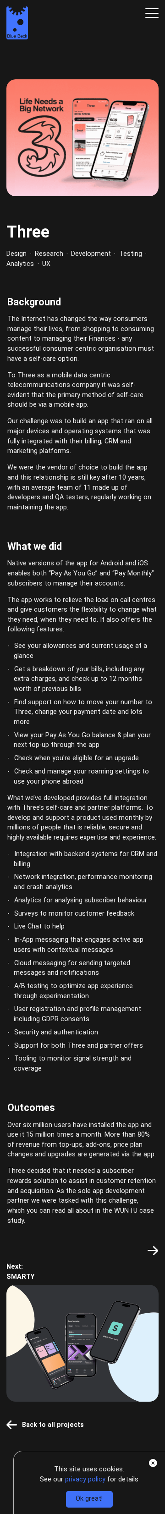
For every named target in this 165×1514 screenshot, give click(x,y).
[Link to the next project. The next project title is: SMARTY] (153, 1250)
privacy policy (86, 1479)
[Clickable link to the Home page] (17, 24)
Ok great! (89, 1499)
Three (28, 232)
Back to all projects (52, 1425)
